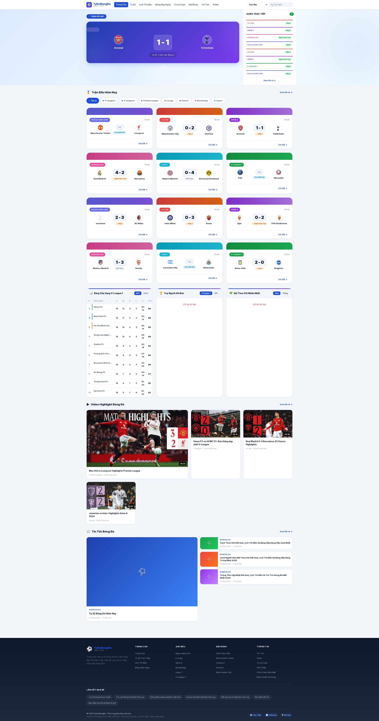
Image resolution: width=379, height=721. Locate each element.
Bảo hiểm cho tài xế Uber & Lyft (102, 703)
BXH (138, 293)
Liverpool (220, 663)
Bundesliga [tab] (202, 100)
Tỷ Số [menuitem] (133, 4)
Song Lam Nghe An (103, 335)
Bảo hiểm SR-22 (262, 697)
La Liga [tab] (170, 100)
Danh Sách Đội (223, 653)
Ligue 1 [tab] (219, 100)
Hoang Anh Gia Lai (103, 353)
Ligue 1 (179, 672)
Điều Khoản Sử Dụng (266, 677)
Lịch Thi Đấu (141, 663)
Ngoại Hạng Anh (183, 653)
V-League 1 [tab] (110, 100)
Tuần (277, 293)
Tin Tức (260, 653)
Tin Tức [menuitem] (205, 4)
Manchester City (223, 672)
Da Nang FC (99, 372)
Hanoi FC (98, 307)
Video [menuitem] (216, 4)
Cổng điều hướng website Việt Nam (165, 697)
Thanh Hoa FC (101, 381)
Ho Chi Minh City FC (103, 325)
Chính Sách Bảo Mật (266, 672)
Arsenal (219, 667)
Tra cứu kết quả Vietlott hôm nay (130, 697)
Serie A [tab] (185, 100)
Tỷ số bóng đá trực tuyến (100, 697)
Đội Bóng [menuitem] (193, 4)
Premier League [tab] (150, 100)
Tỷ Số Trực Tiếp (142, 658)
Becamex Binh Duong (103, 363)
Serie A (179, 663)
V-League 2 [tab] (129, 100)
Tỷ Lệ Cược (262, 663)
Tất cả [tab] (94, 101)
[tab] (159, 66)
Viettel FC (99, 344)
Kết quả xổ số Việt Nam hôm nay (235, 697)
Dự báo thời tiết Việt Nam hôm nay (201, 697)
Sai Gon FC (99, 391)
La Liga (179, 658)
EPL (216, 293)
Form (146, 293)
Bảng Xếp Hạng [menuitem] (163, 4)
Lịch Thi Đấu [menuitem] (145, 4)
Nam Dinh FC (100, 316)
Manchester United (225, 658)
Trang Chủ (140, 653)
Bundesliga (181, 667)
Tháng (285, 293)
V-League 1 (206, 293)
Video (259, 658)
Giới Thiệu (261, 667)
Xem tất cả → (270, 80)
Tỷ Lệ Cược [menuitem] (179, 4)
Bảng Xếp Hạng (142, 667)
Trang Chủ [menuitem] (121, 4)
